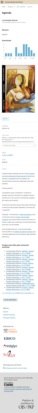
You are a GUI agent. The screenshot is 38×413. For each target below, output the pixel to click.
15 (20, 293)
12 (14, 293)
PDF (6, 119)
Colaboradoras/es (28, 283)
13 (16, 293)
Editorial (25, 259)
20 (30, 293)
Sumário (25, 255)
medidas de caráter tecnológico (23, 232)
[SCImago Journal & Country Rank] (15, 368)
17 (24, 293)
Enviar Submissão (10, 300)
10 (10, 293)
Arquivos (10, 7)
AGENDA (25, 251)
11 (12, 293)
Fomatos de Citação (9, 145)
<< (3, 293)
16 (22, 293)
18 (26, 293)
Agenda (25, 275)
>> (33, 293)
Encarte (24, 263)
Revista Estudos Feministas (14, 2)
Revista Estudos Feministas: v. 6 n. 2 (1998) (20, 272)
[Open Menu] (2, 2)
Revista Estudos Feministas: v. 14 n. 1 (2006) (20, 280)
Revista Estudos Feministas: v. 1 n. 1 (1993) (20, 256)
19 (28, 293)
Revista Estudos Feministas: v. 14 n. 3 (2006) (20, 268)
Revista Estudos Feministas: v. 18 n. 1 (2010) (19, 276)
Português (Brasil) (9, 318)
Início (3, 7)
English (5, 312)
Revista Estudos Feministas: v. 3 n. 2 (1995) (19, 264)
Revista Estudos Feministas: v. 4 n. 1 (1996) (20, 260)
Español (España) (9, 315)
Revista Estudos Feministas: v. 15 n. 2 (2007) (20, 252)
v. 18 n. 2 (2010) (20, 7)
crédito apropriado (25, 214)
